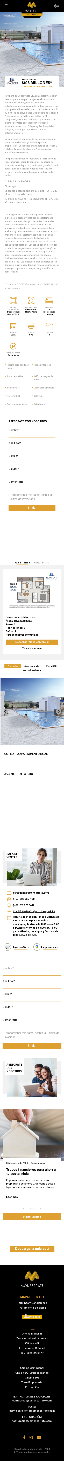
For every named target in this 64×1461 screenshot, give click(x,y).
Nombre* (14, 430)
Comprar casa (36, 1163)
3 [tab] (34, 71)
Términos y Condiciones (32, 1303)
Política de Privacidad (22, 499)
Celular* (14, 469)
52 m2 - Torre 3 (41, 563)
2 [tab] (31, 71)
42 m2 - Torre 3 (22, 563)
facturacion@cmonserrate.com (32, 1421)
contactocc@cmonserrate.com (32, 1400)
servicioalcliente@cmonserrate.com (32, 1411)
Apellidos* (15, 443)
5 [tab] (37, 1208)
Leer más (12, 1197)
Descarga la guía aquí (32, 1249)
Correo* (13, 456)
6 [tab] (40, 1208)
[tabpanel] (32, 43)
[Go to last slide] (5, 711)
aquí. (39, 648)
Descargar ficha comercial (32, 642)
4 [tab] (33, 1208)
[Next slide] (58, 711)
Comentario (16, 482)
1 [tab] (28, 71)
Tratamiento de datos (32, 1308)
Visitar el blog (32, 1217)
